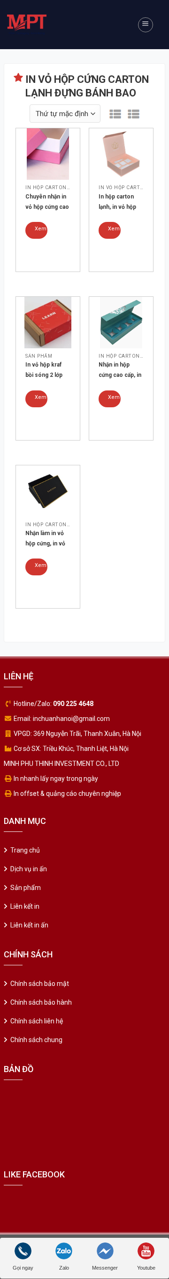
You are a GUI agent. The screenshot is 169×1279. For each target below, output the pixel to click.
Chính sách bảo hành (41, 1002)
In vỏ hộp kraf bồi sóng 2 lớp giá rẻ (43, 370)
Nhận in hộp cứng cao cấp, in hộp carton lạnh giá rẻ (120, 370)
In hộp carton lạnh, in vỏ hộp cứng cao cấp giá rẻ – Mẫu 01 (121, 202)
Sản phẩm (25, 887)
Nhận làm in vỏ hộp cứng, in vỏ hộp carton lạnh (45, 539)
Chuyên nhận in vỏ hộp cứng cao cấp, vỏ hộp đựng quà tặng (47, 202)
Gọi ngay (23, 1268)
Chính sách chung (36, 1040)
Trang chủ (25, 850)
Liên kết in (24, 906)
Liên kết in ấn (29, 925)
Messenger (105, 1268)
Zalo (64, 1268)
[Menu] (145, 24)
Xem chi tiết (40, 232)
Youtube (146, 1268)
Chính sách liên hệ (36, 1021)
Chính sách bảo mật (39, 983)
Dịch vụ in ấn (28, 869)
